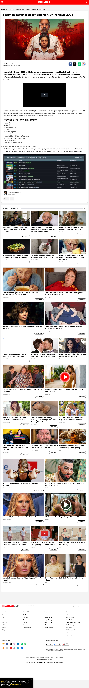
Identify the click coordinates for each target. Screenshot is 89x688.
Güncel (11, 9)
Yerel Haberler (27, 627)
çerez (3, 681)
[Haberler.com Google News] (3, 644)
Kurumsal (68, 612)
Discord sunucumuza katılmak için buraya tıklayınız (19, 146)
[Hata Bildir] (41, 662)
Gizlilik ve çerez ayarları (32, 662)
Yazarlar (25, 625)
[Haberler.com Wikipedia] (7, 648)
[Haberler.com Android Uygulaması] (57, 644)
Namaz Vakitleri (48, 617)
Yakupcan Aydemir (14, 192)
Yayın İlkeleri (84, 606)
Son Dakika (5, 622)
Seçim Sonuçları (48, 620)
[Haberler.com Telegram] (18, 648)
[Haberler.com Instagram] (14, 644)
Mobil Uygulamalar (71, 630)
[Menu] (2, 2)
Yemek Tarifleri (48, 627)
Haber (38, 659)
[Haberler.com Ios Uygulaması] (49, 644)
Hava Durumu (48, 615)
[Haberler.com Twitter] (10, 644)
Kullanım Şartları (70, 615)
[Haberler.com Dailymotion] (21, 648)
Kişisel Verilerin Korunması (73, 622)
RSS (67, 632)
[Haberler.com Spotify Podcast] (25, 644)
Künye (78, 606)
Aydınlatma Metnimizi (15, 684)
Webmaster (69, 627)
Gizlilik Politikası (70, 617)
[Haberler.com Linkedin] (18, 644)
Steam (12, 199)
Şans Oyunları (48, 622)
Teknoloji (25, 617)
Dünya (4, 630)
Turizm (25, 622)
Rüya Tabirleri (48, 625)
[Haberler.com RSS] (3, 648)
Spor (3, 617)
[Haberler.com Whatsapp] (21, 644)
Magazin (4, 620)
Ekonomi (4, 615)
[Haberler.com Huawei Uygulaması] (65, 644)
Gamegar (6, 199)
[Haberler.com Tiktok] (14, 648)
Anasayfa (4, 9)
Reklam (68, 606)
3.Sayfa (4, 627)
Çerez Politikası (70, 620)
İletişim (73, 606)
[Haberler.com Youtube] (10, 648)
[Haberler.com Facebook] (7, 644)
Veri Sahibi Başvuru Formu (73, 625)
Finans (25, 620)
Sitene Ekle (69, 635)
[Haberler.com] (10, 606)
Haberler (4, 612)
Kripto (3, 625)
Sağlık (25, 615)
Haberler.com (48, 612)
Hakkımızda (62, 606)
